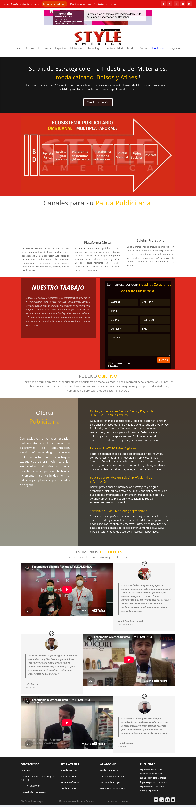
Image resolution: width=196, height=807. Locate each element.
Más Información (98, 102)
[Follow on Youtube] (173, 799)
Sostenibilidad (114, 48)
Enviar (163, 360)
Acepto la (119, 364)
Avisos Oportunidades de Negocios (21, 4)
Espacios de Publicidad (54, 4)
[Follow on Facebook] (156, 799)
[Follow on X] (161, 799)
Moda (130, 48)
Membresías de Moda (80, 4)
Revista (143, 48)
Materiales (76, 48)
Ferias (47, 48)
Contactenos (100, 4)
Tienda (113, 4)
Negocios (175, 48)
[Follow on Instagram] (167, 799)
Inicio (18, 48)
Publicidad (158, 48)
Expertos (60, 48)
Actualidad (32, 48)
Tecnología (94, 48)
